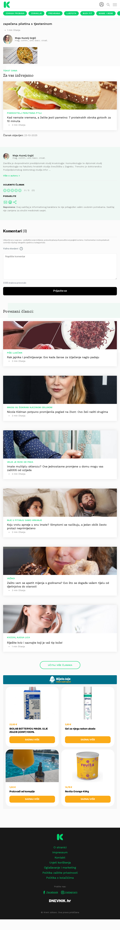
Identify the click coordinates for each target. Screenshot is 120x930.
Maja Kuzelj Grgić (23, 155)
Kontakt (60, 857)
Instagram (70, 892)
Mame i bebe (106, 13)
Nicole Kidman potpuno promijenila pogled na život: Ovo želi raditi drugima (57, 411)
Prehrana (54, 13)
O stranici (60, 847)
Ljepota (71, 13)
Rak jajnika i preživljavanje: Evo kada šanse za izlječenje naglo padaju (53, 357)
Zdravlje (36, 13)
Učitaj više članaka (60, 665)
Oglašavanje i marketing (60, 867)
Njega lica (23, 637)
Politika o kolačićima (60, 877)
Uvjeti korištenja (60, 862)
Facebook (52, 892)
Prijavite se (60, 290)
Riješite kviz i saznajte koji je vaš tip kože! (34, 642)
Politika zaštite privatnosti (60, 872)
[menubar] (101, 4)
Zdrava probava (15, 13)
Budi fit (87, 13)
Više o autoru (10, 175)
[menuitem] (101, 4)
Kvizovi (11, 637)
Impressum (60, 852)
